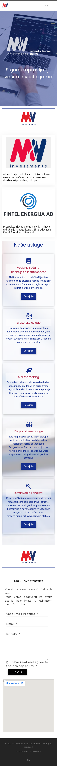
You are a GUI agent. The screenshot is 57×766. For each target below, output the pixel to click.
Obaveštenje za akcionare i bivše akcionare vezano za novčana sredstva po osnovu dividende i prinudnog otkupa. (27, 177)
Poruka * (13, 634)
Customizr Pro (35, 751)
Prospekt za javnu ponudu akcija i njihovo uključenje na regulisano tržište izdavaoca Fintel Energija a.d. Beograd (27, 229)
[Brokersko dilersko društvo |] (5, 5)
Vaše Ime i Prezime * (22, 613)
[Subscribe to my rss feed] (28, 760)
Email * (11, 623)
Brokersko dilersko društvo (27, 743)
